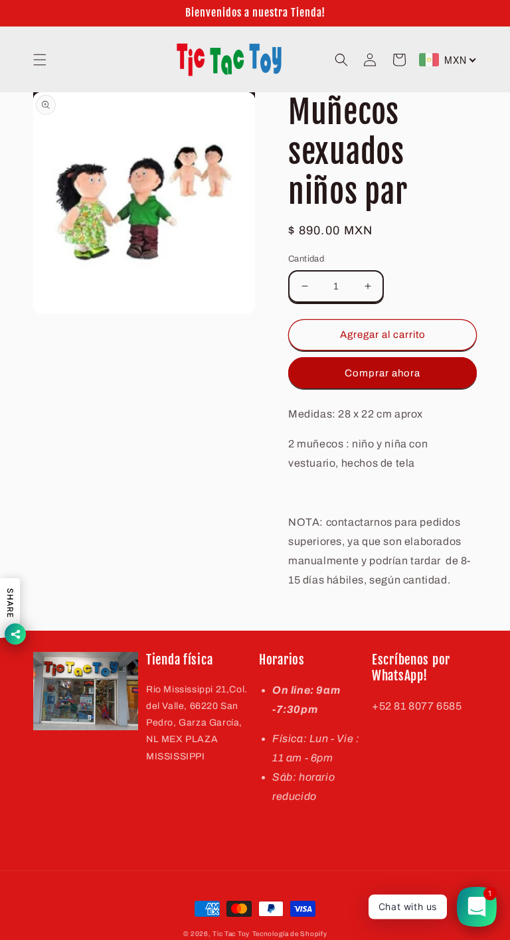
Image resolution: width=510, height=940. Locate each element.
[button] (39, 59)
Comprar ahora (382, 373)
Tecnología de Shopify (289, 933)
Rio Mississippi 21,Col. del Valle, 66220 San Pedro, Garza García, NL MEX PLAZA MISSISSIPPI (197, 722)
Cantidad (306, 259)
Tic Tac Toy (231, 933)
